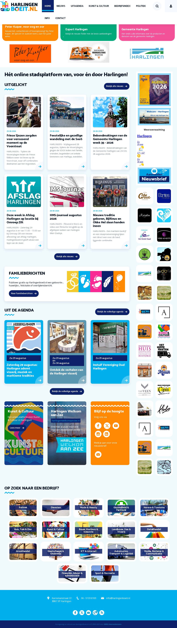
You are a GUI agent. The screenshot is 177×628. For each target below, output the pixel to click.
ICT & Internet (89, 551)
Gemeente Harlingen (135, 29)
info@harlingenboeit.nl (118, 598)
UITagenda (77, 6)
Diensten (56, 507)
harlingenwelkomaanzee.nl (66, 420)
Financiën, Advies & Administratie (72, 574)
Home (48, 6)
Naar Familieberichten (22, 293)
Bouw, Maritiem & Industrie (88, 530)
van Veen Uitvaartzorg (78, 29)
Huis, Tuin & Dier (23, 529)
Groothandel (23, 551)
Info (47, 18)
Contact (60, 18)
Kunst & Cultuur (99, 6)
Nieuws (61, 6)
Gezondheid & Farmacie (121, 508)
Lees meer (15, 428)
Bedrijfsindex (122, 6)
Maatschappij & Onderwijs (56, 552)
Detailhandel (154, 529)
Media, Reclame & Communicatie (154, 552)
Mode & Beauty (88, 507)
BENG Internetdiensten (112, 624)
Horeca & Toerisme (154, 507)
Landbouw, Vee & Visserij (121, 530)
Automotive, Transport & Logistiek (121, 552)
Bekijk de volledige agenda (110, 312)
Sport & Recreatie (105, 573)
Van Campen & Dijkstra (20, 29)
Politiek (141, 6)
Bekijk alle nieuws (114, 86)
